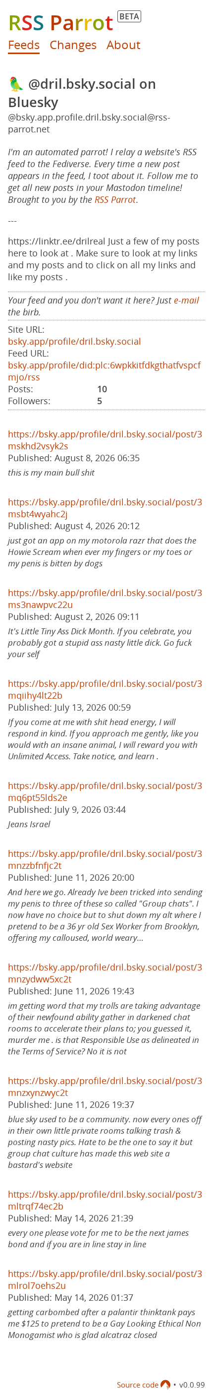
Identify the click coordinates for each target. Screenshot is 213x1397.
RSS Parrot (115, 199)
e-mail (186, 300)
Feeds (24, 44)
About (123, 44)
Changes (73, 44)
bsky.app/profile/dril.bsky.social (74, 341)
